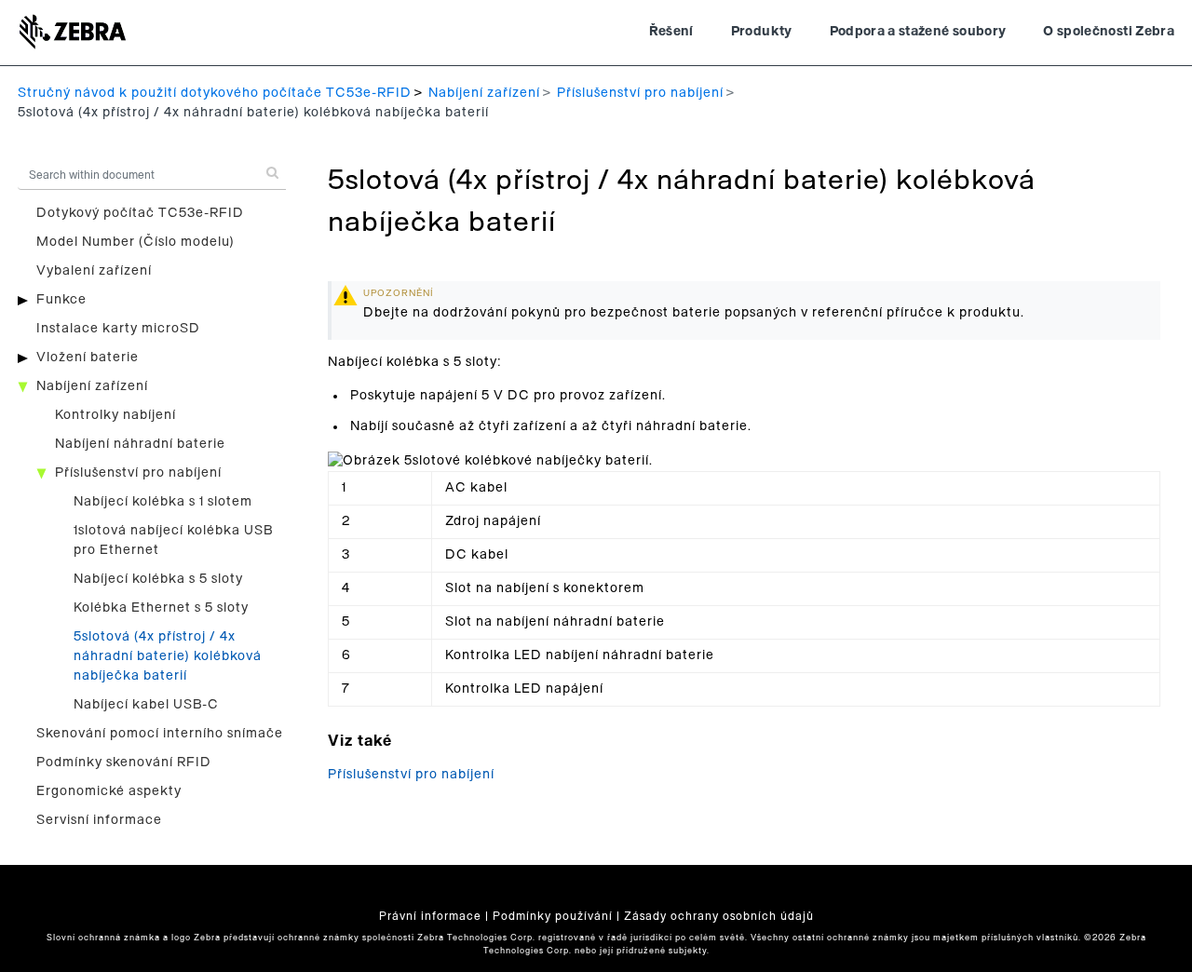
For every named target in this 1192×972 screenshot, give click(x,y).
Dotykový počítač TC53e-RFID (140, 213)
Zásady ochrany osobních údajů (719, 916)
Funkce (61, 299)
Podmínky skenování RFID (123, 762)
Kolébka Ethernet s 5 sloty (161, 607)
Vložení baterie (87, 357)
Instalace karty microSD (118, 328)
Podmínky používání (553, 916)
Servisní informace (99, 820)
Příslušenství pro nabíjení (640, 93)
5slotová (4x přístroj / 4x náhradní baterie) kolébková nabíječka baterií (168, 656)
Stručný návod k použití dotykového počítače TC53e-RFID (215, 93)
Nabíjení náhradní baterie (140, 444)
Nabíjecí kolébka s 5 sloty (158, 579)
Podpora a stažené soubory (918, 31)
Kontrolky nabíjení (115, 415)
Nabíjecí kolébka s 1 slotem (163, 501)
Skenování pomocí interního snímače (159, 733)
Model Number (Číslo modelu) (135, 242)
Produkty (761, 31)
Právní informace (430, 916)
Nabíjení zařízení (484, 93)
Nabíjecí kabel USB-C (146, 704)
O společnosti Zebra (1108, 31)
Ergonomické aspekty (109, 791)
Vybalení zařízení (94, 270)
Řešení (671, 31)
